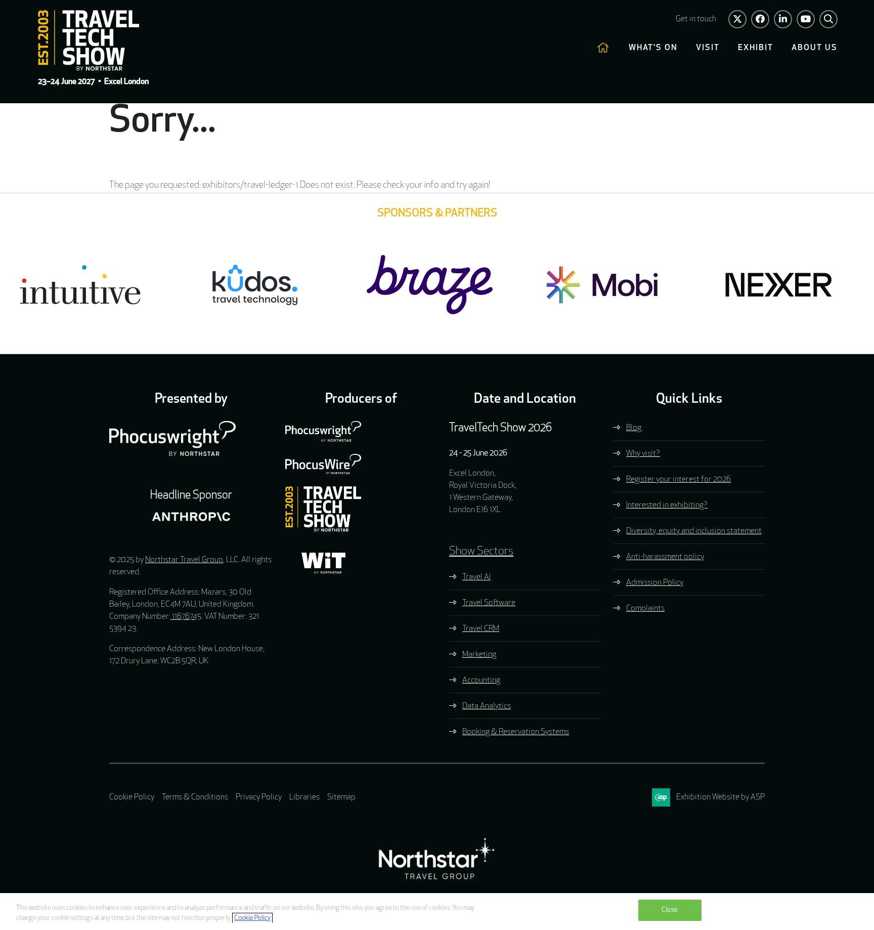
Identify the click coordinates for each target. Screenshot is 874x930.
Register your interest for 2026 (678, 480)
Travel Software (488, 603)
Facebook (760, 19)
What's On (653, 48)
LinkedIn (783, 19)
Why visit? (643, 454)
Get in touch (696, 19)
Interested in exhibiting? (667, 505)
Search (828, 19)
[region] (437, 911)
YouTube (806, 19)
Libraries (304, 797)
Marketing (479, 655)
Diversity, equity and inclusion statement (694, 531)
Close (670, 910)
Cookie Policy (131, 797)
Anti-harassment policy (665, 557)
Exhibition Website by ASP (720, 797)
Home (603, 48)
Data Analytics (486, 706)
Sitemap (341, 797)
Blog (633, 428)
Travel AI (476, 577)
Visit (708, 48)
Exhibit (755, 48)
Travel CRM (480, 629)
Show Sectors (481, 552)
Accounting (481, 681)
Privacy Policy (259, 797)
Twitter (737, 19)
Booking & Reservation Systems (515, 732)
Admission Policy (654, 583)
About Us (815, 48)
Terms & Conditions (195, 797)
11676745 (185, 617)
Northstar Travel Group (184, 560)
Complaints (645, 609)
